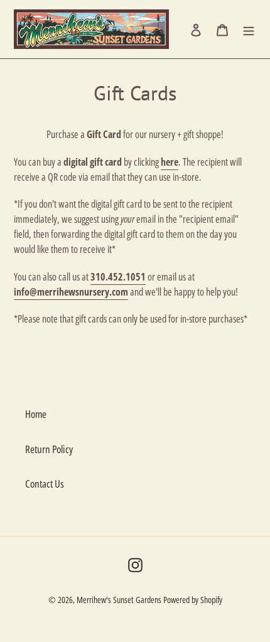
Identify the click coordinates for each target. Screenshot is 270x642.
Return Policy (49, 449)
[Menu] (248, 29)
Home (35, 414)
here (169, 162)
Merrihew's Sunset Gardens (119, 600)
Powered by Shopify (192, 600)
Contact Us (44, 483)
